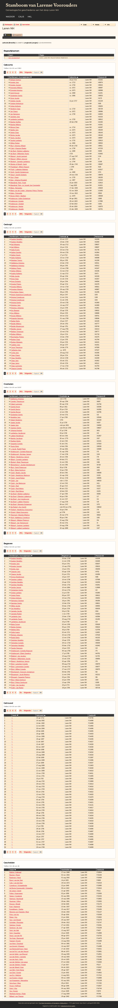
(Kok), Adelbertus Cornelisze (20, 517)
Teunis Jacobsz (15, 138)
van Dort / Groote (15, 972)
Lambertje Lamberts (17, 119)
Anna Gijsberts (16, 281)
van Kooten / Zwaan (16, 978)
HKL (30, 17)
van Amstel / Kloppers (16, 946)
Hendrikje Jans (16, 417)
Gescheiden (65, 870)
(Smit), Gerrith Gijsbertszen (19, 172)
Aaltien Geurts (16, 255)
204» (21, 72)
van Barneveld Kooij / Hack (18, 949)
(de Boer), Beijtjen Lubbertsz (19, 151)
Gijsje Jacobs (14, 98)
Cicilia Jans (15, 353)
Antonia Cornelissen (17, 297)
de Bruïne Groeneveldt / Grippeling (20, 888)
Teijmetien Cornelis (17, 643)
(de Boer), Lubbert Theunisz (20, 502)
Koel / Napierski (14, 906)
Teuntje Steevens (17, 648)
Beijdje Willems (16, 324)
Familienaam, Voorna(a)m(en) (19, 77)
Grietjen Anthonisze (16, 103)
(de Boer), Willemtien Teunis (19, 154)
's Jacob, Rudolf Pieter (18, 449)
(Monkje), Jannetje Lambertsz (20, 161)
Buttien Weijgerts (16, 342)
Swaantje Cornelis (17, 444)
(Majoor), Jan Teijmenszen (19, 523)
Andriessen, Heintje (16, 206)
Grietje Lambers (16, 593)
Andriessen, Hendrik (17, 209)
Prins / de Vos (14, 914)
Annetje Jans (14, 82)
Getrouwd (40, 715)
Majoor (10, 17)
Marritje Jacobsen (16, 438)
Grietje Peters (15, 595)
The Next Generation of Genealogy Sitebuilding (53, 1003)
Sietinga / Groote (15, 925)
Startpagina (8, 24)
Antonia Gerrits (16, 302)
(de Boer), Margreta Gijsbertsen (21, 504)
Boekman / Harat (15, 877)
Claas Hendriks (16, 358)
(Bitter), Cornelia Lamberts (19, 459)
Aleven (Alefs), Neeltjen (18, 196)
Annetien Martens (17, 289)
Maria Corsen (15, 624)
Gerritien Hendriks (17, 582)
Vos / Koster (13, 991)
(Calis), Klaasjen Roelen (18, 148)
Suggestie (18, 35)
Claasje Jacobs (16, 574)
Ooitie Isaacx (15, 632)
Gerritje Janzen (16, 587)
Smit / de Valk (14, 930)
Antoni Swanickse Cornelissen (21, 295)
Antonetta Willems (16, 88)
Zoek (17, 24)
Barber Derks (15, 321)
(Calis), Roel (15, 486)
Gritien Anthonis (15, 106)
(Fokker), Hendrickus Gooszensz (22, 510)
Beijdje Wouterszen (17, 326)
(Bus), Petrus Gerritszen (19, 682)
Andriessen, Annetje (17, 201)
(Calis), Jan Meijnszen (18, 483)
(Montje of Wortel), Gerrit (18, 164)
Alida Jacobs (15, 276)
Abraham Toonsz (16, 260)
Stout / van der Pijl (15, 936)
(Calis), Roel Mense (17, 491)
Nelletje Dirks (15, 630)
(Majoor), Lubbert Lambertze (20, 528)
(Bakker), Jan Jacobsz (18, 656)
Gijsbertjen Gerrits (16, 95)
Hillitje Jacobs (15, 606)
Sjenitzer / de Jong (15, 928)
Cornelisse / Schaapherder (18, 885)
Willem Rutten (15, 143)
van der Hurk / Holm (16, 959)
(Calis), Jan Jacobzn (18, 685)
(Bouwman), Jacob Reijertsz (20, 674)
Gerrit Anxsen (14, 93)
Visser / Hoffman (15, 986)
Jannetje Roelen (16, 614)
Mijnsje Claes (14, 127)
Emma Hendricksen (17, 577)
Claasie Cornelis (16, 368)
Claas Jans (15, 361)
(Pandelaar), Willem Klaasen (19, 167)
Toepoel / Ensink (15, 941)
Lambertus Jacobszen (18, 433)
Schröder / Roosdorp (16, 922)
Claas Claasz (15, 355)
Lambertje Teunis (16, 619)
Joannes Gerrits (16, 428)
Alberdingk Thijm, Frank (18, 183)
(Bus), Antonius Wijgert (18, 146)
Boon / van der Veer (16, 880)
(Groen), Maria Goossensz (19, 512)
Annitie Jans (15, 569)
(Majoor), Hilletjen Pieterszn (20, 520)
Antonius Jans (16, 305)
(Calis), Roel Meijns (17, 488)
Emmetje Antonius (16, 90)
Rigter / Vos (13, 917)
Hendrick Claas (15, 109)
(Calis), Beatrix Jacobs (18, 473)
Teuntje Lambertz (16, 140)
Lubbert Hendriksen (17, 436)
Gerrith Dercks (15, 409)
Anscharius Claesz (17, 292)
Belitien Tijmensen (17, 331)
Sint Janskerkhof (14, 58)
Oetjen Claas (14, 132)
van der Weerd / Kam (16, 967)
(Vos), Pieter (14, 177)
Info (108, 24)
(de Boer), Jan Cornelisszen (20, 499)
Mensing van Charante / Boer (19, 912)
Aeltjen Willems (16, 271)
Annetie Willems (16, 287)
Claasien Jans (15, 571)
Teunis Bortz (15, 446)
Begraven (65, 556)
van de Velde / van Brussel (18, 954)
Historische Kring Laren (68, 1006)
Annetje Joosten (15, 85)
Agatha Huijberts (16, 273)
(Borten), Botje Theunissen (19, 462)
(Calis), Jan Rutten (17, 688)
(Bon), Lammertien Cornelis (20, 666)
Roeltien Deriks (16, 441)
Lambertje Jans (16, 616)
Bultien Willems (16, 334)
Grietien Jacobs (15, 101)
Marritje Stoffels (15, 122)
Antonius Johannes (17, 308)
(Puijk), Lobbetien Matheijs (19, 169)
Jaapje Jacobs (15, 422)
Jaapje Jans (15, 425)
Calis (21, 17)
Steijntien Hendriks (17, 640)
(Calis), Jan (14, 481)
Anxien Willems (16, 316)
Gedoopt (63, 236)
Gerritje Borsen (16, 412)
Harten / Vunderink (15, 896)
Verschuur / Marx (15, 983)
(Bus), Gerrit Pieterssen (18, 467)
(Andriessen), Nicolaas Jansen (21, 454)
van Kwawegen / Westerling (18, 980)
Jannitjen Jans (15, 117)
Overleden (64, 396)
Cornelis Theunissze (17, 401)
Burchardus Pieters (17, 337)
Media (97, 24)
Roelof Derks (15, 637)
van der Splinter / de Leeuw (18, 962)
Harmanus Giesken (17, 601)
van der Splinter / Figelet (17, 965)
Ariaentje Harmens (17, 318)
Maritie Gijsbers (16, 627)
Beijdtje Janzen (16, 329)
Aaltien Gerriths (16, 252)
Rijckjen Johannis (17, 635)
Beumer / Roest (14, 875)
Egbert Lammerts (16, 404)
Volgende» (28, 72)
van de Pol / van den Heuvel (18, 951)
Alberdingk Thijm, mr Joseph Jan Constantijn (25, 185)
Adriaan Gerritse (15, 80)
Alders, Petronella (16, 193)
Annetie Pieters (16, 284)
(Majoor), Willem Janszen (18, 159)
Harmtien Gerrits (16, 603)
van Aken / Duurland (16, 943)
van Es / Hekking (15, 975)
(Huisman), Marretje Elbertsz (20, 515)
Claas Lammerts (16, 366)
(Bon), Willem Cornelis (18, 669)
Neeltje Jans (14, 130)
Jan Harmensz (15, 114)
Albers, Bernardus (16, 188)
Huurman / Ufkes (15, 901)
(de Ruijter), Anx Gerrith (18, 507)
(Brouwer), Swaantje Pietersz (20, 677)
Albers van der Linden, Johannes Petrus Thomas (26, 190)
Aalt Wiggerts (15, 244)
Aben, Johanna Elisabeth (18, 180)
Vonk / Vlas (13, 988)
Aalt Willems (15, 247)
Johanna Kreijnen (16, 430)
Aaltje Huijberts (16, 258)
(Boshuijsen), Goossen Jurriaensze (22, 672)
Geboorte (73, 77)
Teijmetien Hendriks (17, 645)
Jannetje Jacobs (16, 611)
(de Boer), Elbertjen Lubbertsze (21, 496)
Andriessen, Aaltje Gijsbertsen (20, 198)
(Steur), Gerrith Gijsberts (18, 175)
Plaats (8, 35)
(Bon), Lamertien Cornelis (19, 664)
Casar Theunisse (16, 347)
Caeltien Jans (15, 345)
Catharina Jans (16, 350)
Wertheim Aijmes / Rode (17, 994)
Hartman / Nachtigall (16, 899)
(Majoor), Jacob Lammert (18, 156)
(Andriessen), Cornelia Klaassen (21, 451)
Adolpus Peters (16, 268)
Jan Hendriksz (16, 608)
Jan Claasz (14, 111)
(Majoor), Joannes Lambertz (20, 525)
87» (20, 710)
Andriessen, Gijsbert (17, 204)
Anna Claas (15, 279)
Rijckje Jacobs (15, 135)
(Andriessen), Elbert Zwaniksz (21, 653)
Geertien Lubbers (16, 579)
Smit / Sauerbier (14, 933)
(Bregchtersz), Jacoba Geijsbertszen (23, 465)
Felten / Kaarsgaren (16, 893)
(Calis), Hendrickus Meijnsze (20, 475)
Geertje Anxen (15, 407)
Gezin (14, 715)
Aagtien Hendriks (16, 239)
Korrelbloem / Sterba (16, 909)
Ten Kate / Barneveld (16, 938)
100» (21, 232)
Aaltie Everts (15, 250)
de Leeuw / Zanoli (15, 891)
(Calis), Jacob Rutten (18, 478)
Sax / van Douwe (15, 920)
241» (21, 391)
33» (20, 551)
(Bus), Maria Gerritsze (18, 470)
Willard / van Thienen (16, 996)
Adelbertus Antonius (17, 263)
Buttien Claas (15, 339)
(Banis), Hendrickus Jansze (20, 457)
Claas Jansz (15, 363)
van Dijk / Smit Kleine (16, 970)
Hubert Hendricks (16, 420)
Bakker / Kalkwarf (15, 872)
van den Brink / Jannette (17, 957)
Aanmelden (26, 24)
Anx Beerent (15, 310)
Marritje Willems (15, 125)
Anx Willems (15, 313)
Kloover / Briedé (14, 904)
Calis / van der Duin (16, 883)
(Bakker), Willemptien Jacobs (21, 659)
